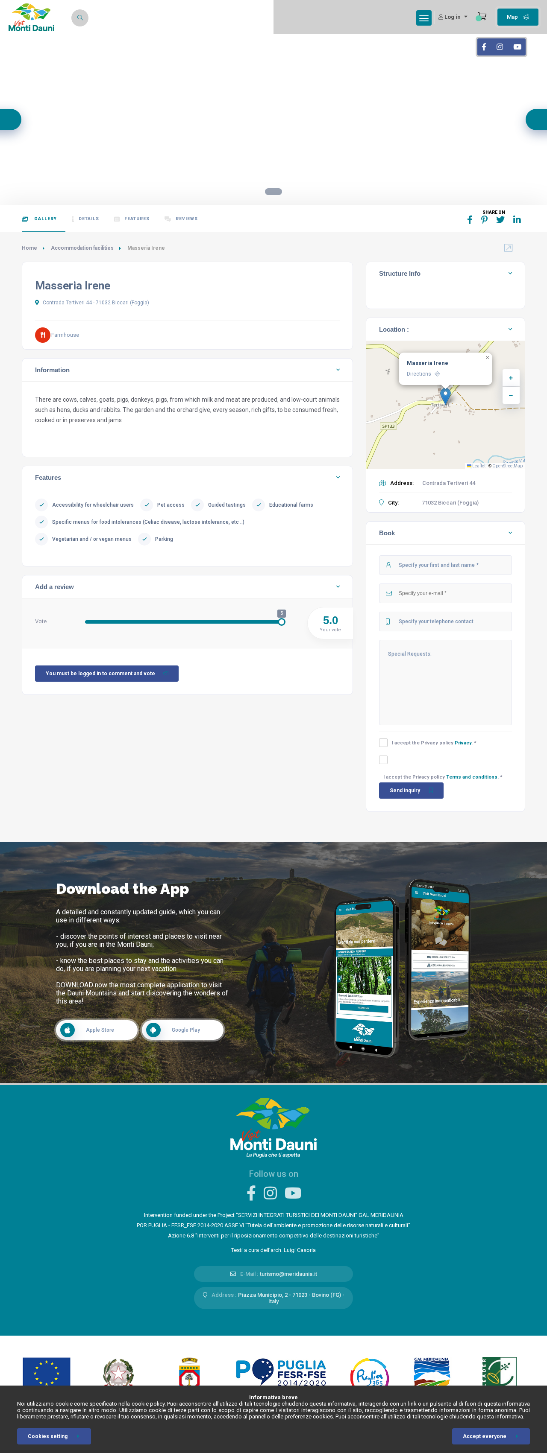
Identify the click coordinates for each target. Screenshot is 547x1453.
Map (513, 17)
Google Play (186, 1030)
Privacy (463, 743)
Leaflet (478, 466)
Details (89, 218)
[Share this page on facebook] (470, 220)
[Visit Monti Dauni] (273, 1127)
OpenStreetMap (507, 466)
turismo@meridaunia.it (288, 1274)
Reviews (187, 218)
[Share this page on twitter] (500, 220)
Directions (419, 374)
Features (137, 218)
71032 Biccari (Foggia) (450, 502)
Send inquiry (405, 791)
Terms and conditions (471, 777)
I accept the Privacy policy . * (434, 743)
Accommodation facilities (82, 248)
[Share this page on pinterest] (484, 220)
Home (29, 248)
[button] (445, 396)
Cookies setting (48, 1436)
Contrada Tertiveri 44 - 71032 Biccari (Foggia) (95, 303)
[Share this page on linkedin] (517, 220)
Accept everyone (484, 1436)
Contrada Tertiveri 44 (448, 483)
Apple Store (100, 1030)
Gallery (45, 218)
